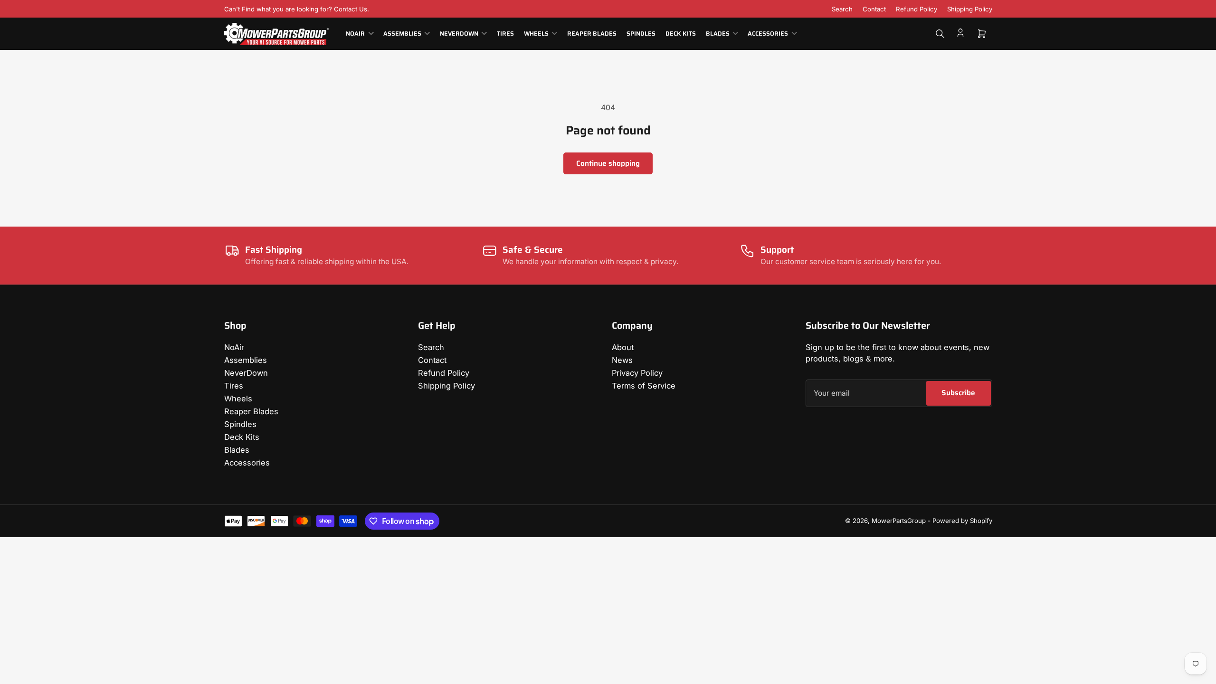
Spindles (641, 33)
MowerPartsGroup (899, 520)
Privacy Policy (637, 373)
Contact (874, 9)
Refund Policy (916, 9)
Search (842, 9)
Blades (718, 33)
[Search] (940, 33)
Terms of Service (643, 385)
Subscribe (958, 393)
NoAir (355, 33)
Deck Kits (680, 33)
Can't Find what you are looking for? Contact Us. (296, 9)
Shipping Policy (969, 9)
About (623, 347)
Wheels (536, 33)
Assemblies (402, 33)
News (622, 360)
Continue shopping (608, 163)
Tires (505, 33)
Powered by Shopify (962, 520)
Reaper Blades (592, 33)
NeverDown (459, 33)
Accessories (768, 33)
